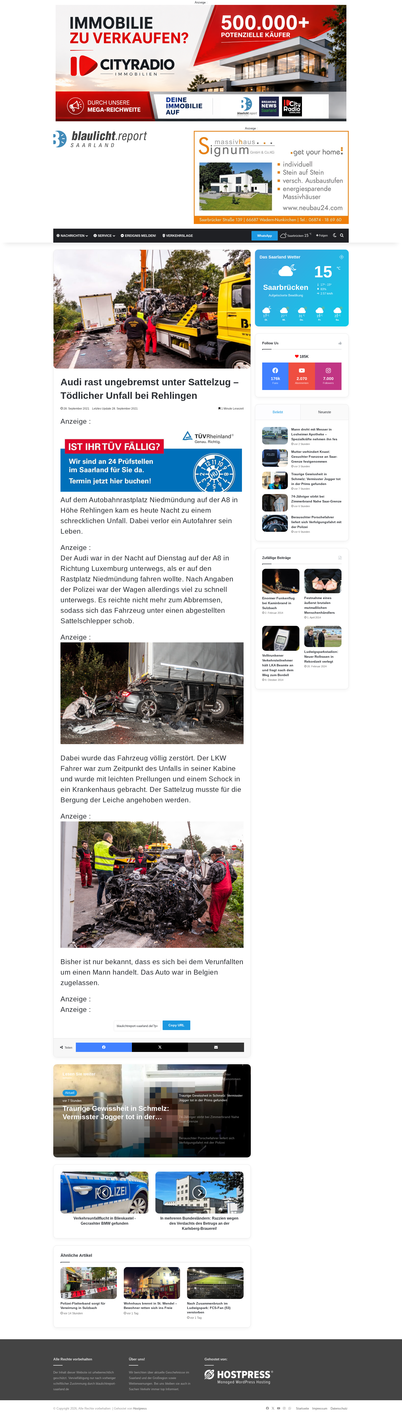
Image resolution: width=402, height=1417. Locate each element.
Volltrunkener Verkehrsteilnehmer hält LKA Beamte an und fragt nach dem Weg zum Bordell (277, 665)
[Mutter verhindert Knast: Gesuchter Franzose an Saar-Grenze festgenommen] (275, 458)
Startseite (302, 1408)
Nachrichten (72, 235)
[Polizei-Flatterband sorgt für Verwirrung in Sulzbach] (88, 1283)
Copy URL (176, 1025)
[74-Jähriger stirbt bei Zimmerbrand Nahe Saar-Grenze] (275, 503)
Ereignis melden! (140, 235)
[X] (160, 1047)
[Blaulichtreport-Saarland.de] (100, 139)
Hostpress (140, 1408)
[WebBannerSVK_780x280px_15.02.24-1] (151, 489)
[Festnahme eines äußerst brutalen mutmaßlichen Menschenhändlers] (323, 581)
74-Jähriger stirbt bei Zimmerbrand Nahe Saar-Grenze (116, 1113)
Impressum (319, 1408)
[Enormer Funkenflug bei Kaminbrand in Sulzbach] (280, 581)
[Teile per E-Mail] (216, 1047)
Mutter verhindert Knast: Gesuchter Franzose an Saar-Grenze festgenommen (314, 456)
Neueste (324, 412)
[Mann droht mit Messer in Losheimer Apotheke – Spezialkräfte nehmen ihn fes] (275, 435)
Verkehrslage (179, 235)
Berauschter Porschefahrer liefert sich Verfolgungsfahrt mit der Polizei (316, 522)
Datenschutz (339, 1408)
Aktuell (69, 1093)
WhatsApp (264, 235)
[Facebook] (104, 1047)
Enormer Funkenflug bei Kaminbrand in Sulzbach (278, 603)
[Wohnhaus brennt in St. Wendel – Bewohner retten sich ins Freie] (152, 1283)
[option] (152, 1110)
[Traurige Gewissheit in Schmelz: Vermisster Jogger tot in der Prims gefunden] (275, 480)
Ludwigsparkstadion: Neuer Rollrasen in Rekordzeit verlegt (321, 656)
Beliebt (278, 412)
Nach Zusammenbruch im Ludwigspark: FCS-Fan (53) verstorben (209, 1308)
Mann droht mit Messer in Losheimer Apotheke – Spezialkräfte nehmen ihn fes (314, 434)
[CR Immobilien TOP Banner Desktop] (201, 62)
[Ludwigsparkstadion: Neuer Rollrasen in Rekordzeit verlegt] (323, 636)
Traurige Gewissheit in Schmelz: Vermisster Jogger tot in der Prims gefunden (316, 479)
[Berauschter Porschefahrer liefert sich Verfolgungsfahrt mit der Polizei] (275, 523)
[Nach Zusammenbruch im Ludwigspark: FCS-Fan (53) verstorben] (215, 1283)
